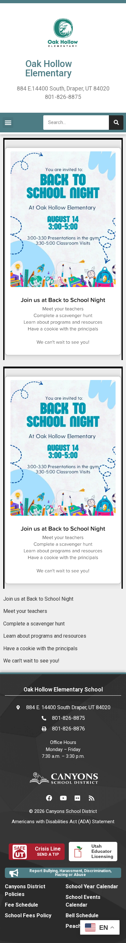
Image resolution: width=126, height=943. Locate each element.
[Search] (116, 122)
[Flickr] (77, 798)
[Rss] (91, 798)
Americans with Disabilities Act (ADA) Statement (63, 821)
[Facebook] (49, 798)
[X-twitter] (34, 798)
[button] (8, 122)
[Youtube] (63, 798)
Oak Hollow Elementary (48, 68)
